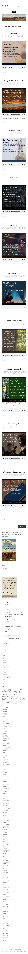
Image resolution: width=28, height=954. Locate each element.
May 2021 (5, 815)
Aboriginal (4, 690)
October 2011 (5, 897)
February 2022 (6, 800)
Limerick (4, 658)
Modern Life (22, 83)
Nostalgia (13, 35)
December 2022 (6, 783)
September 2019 (6, 849)
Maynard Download (14, 369)
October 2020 (5, 827)
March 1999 (5, 932)
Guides (12, 372)
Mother (23, 698)
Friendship (10, 696)
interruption (21, 474)
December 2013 (6, 891)
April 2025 (5, 735)
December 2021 (6, 803)
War (7, 703)
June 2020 (5, 834)
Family (13, 83)
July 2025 (5, 730)
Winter (11, 703)
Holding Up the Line (16, 602)
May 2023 (5, 774)
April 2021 (5, 817)
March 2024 (5, 757)
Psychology (22, 699)
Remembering (19, 35)
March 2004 (5, 915)
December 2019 (6, 844)
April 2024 (5, 755)
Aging (9, 690)
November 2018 (6, 867)
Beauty (6, 691)
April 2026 (5, 714)
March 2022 (5, 798)
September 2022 (6, 788)
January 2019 (5, 863)
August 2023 (5, 769)
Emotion (14, 228)
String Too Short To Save (8, 677)
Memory (6, 36)
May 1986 (5, 940)
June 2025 (5, 731)
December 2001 (6, 921)
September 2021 (6, 808)
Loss (13, 698)
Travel (15, 323)
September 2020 (6, 829)
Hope (3, 698)
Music (3, 699)
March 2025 (5, 736)
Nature (12, 323)
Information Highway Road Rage (14, 472)
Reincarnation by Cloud (12, 609)
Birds (10, 691)
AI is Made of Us (14, 273)
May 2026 (5, 712)
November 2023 (6, 764)
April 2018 (5, 875)
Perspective (11, 699)
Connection (4, 372)
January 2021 (5, 822)
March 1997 (5, 933)
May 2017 (5, 884)
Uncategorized (6, 681)
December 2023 (6, 762)
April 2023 (5, 776)
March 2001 (5, 923)
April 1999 (5, 930)
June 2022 (5, 793)
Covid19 (18, 693)
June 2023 (5, 772)
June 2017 (5, 882)
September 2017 (6, 880)
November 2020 (6, 825)
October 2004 (5, 913)
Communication (21, 275)
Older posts (6, 520)
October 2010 (5, 899)
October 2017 (5, 879)
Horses (6, 698)
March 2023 (5, 778)
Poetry (15, 699)
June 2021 (5, 814)
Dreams (12, 695)
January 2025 (5, 740)
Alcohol (12, 690)
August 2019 (5, 851)
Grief (19, 696)
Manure (4, 660)
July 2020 (5, 832)
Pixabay (22, 118)
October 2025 (5, 724)
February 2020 (6, 841)
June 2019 (5, 855)
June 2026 (5, 711)
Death (9, 372)
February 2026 (6, 718)
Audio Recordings (6, 35)
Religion (13, 701)
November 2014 (6, 889)
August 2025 (5, 728)
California (23, 323)
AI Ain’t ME (14, 225)
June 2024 (5, 752)
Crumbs (14, 34)
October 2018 (5, 868)
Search (3, 523)
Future (4, 276)
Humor (10, 698)
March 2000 (5, 928)
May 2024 (5, 754)
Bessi (16, 118)
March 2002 (5, 920)
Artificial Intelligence (6, 228)
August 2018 (5, 872)
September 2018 (6, 870)
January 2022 (5, 802)
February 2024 (6, 759)
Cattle (4, 645)
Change (17, 180)
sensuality (18, 701)
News (4, 664)
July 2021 (5, 812)
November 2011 (6, 896)
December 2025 (6, 721)
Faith (15, 695)
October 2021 (5, 807)
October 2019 (5, 848)
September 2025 (6, 726)
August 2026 (5, 707)
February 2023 (6, 779)
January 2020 (5, 843)
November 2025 (6, 723)
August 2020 (5, 831)
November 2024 (6, 743)
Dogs (9, 695)
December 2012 (6, 892)
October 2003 (5, 916)
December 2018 (6, 865)
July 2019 (5, 853)
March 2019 (5, 860)
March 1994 (5, 939)
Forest (12, 324)
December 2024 (6, 742)
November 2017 (6, 877)
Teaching (8, 276)
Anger (17, 474)
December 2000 (6, 925)
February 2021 (6, 820)
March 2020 (5, 839)
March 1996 (5, 935)
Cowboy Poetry (6, 646)
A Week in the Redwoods (14, 321)
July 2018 (5, 873)
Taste (9, 36)
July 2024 (5, 750)
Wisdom (15, 702)
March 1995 (5, 937)
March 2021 (5, 819)
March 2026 (5, 716)
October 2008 (5, 903)
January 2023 (5, 781)
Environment (5, 650)
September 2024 (6, 747)
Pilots (4, 669)
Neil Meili (5, 5)
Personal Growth (6, 667)
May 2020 (5, 836)
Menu (14, 11)
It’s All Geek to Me (14, 178)
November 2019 (6, 846)
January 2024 (5, 760)
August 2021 (5, 810)
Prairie (18, 699)
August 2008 (5, 904)
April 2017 (5, 885)
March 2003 (5, 918)
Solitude (22, 701)
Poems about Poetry (16, 227)
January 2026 (5, 719)
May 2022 (5, 795)
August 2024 (5, 748)
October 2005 (5, 911)
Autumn (3, 691)
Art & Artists (20, 690)
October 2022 (5, 786)
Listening (16, 324)
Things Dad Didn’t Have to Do (14, 81)
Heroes (17, 132)
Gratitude (15, 696)
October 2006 (5, 909)
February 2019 (6, 861)
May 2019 (5, 856)
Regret (9, 701)
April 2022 (5, 796)
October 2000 (5, 927)
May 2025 (5, 733)
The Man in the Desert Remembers (15, 634)
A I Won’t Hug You (14, 424)
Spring (3, 702)
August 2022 (5, 790)
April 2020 (5, 837)
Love (17, 698)
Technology (13, 36)
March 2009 (5, 901)
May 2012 (5, 894)
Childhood (16, 691)
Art (15, 690)
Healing (22, 696)
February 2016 (6, 887)
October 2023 (5, 766)
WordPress (23, 951)
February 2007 (6, 908)
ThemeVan (13, 951)
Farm (4, 653)
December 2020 (6, 824)
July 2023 (5, 771)
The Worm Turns (14, 131)
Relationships (5, 674)
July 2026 (5, 709)
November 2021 (6, 805)
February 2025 (6, 738)
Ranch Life (5, 672)
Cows (4, 648)
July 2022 (5, 791)
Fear (22, 695)
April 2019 (5, 858)
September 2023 (6, 767)
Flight (4, 655)
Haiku (13, 426)
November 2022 (6, 784)
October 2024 (5, 745)
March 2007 (5, 906)
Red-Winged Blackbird (16, 619)
